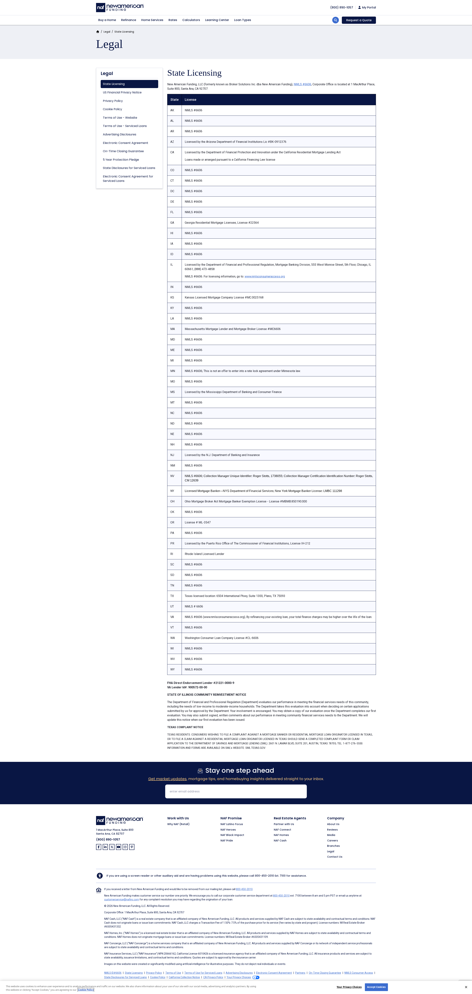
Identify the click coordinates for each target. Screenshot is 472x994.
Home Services (152, 20)
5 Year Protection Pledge (121, 160)
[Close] (466, 987)
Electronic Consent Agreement (125, 143)
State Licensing (114, 84)
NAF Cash (280, 840)
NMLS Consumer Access (358, 972)
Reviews (332, 829)
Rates (173, 20)
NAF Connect (282, 829)
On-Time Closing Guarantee (123, 151)
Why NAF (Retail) (178, 824)
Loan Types (242, 20)
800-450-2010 (264, 876)
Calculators (191, 20)
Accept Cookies (376, 987)
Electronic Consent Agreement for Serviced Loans (128, 178)
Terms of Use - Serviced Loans (125, 126)
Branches (333, 846)
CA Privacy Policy (213, 977)
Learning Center (217, 20)
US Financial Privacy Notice (122, 92)
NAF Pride (227, 840)
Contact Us (334, 857)
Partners (300, 972)
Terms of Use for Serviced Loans (203, 972)
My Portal (368, 7)
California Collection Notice (184, 977)
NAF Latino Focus (232, 824)
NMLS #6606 (302, 84)
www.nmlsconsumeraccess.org (265, 276)
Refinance (128, 20)
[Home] (120, 7)
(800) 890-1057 (108, 839)
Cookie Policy (112, 109)
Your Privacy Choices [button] (239, 977)
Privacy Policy (113, 101)
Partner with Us (284, 824)
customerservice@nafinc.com (121, 899)
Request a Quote (359, 20)
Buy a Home (107, 20)
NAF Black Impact (232, 835)
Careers (332, 840)
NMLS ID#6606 (113, 972)
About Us (333, 824)
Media (331, 835)
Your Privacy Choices (349, 987)
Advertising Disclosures (119, 134)
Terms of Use (173, 972)
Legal (107, 32)
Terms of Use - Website (120, 118)
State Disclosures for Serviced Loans (129, 168)
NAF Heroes (228, 829)
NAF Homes (281, 835)
